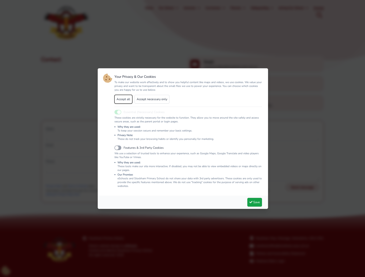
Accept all (123, 99)
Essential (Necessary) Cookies (144, 112)
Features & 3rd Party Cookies (144, 148)
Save (256, 202)
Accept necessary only (152, 99)
